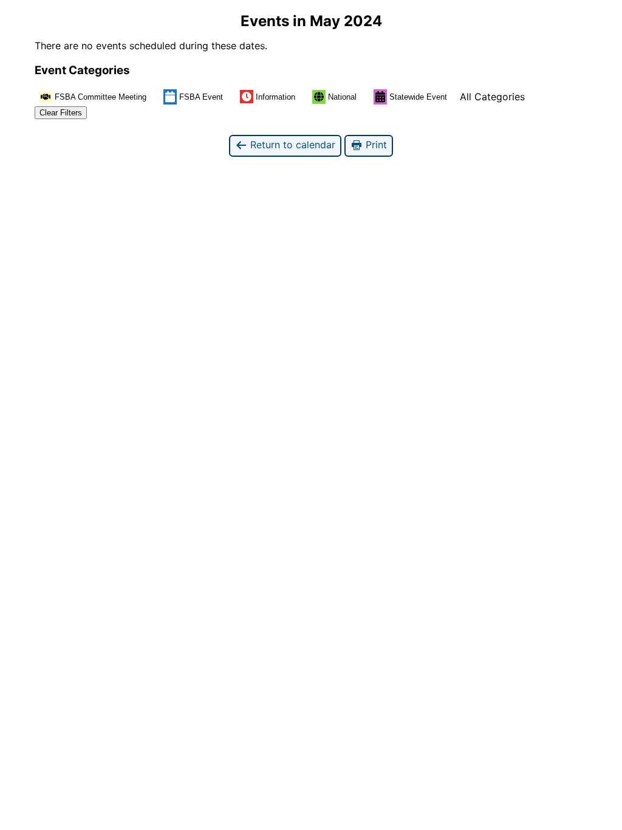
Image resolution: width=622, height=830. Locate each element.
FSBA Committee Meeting (100, 96)
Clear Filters (60, 112)
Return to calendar (291, 145)
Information (275, 96)
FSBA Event (201, 96)
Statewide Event (418, 96)
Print (375, 145)
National (342, 96)
